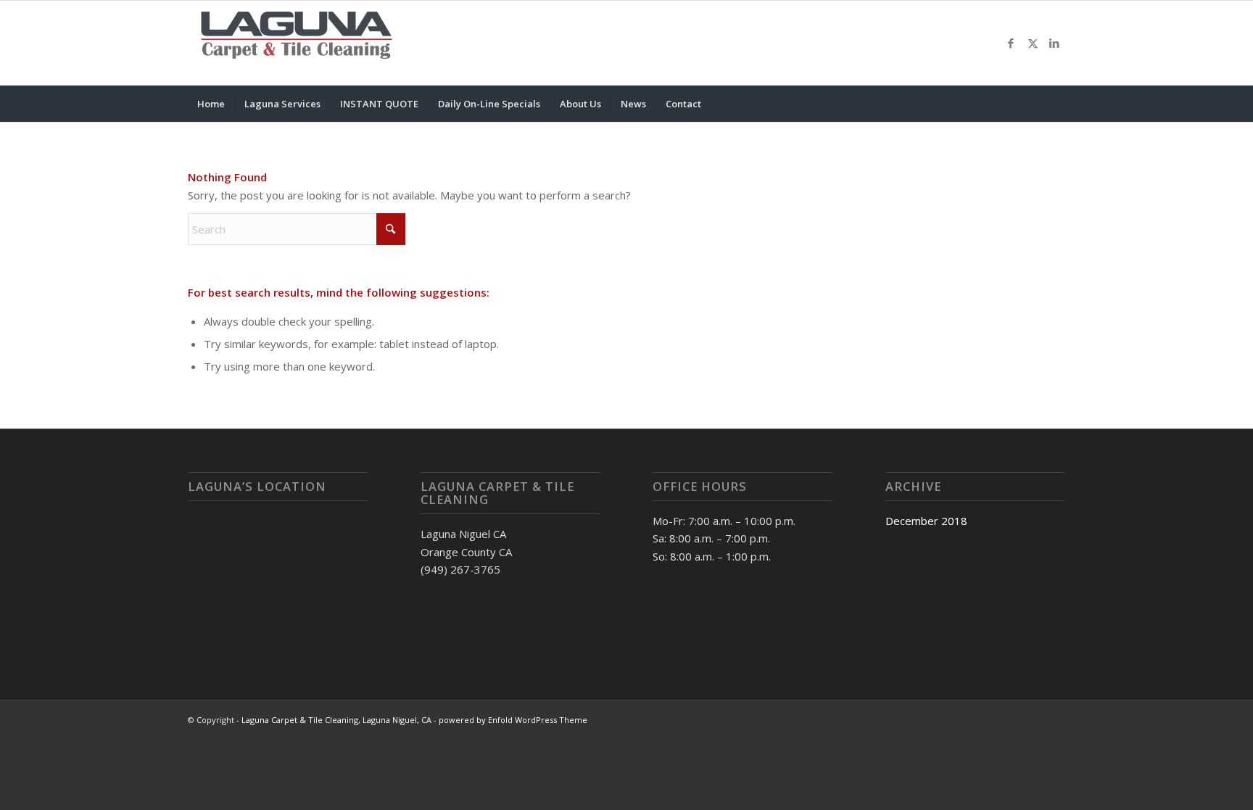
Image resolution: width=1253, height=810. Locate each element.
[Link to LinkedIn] (1054, 43)
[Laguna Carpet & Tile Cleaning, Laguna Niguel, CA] (296, 43)
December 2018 (926, 520)
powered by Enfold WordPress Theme (513, 719)
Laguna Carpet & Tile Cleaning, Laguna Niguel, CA (336, 719)
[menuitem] (211, 104)
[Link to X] (1032, 43)
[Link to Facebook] (1011, 43)
